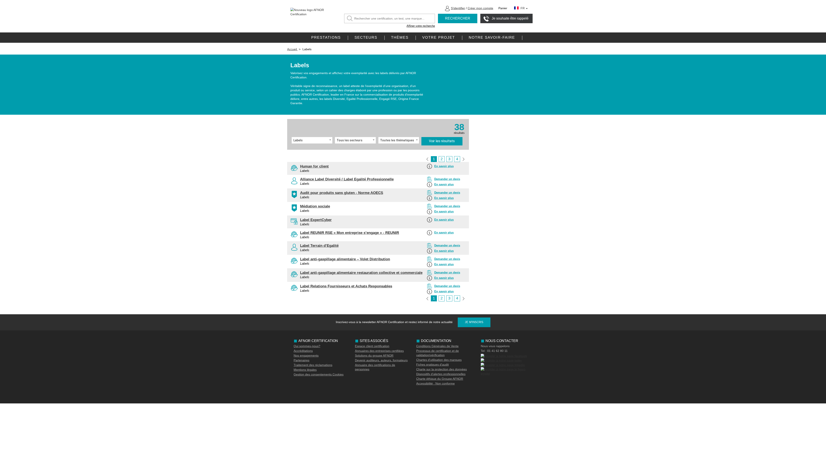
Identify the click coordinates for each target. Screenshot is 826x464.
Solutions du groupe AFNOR (374, 355)
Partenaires (301, 360)
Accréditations (303, 351)
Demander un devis (447, 179)
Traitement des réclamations (313, 365)
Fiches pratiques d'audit (432, 364)
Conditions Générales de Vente (437, 346)
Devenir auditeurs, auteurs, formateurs (381, 360)
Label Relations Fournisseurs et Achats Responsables (346, 286)
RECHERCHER (457, 18)
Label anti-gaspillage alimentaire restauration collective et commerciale (361, 273)
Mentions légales (305, 369)
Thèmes (399, 37)
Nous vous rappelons (495, 346)
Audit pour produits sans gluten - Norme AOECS (341, 193)
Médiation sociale (315, 206)
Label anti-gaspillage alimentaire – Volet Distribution (345, 259)
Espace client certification (372, 346)
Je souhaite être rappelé (510, 18)
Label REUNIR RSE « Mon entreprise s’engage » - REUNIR (349, 233)
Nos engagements (306, 355)
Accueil (292, 49)
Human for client (314, 166)
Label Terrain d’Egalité (319, 246)
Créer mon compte (480, 8)
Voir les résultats (442, 141)
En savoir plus (444, 166)
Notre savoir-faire (492, 37)
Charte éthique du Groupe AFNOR (439, 378)
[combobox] (312, 140)
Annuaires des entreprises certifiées (379, 351)
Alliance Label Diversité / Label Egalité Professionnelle (347, 179)
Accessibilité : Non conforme (435, 383)
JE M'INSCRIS (474, 322)
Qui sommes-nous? (307, 346)
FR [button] (523, 8)
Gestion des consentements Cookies (319, 374)
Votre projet (438, 37)
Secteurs (365, 37)
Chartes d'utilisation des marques (439, 360)
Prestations (326, 37)
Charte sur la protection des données (441, 369)
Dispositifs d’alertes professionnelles (440, 374)
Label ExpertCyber (316, 220)
